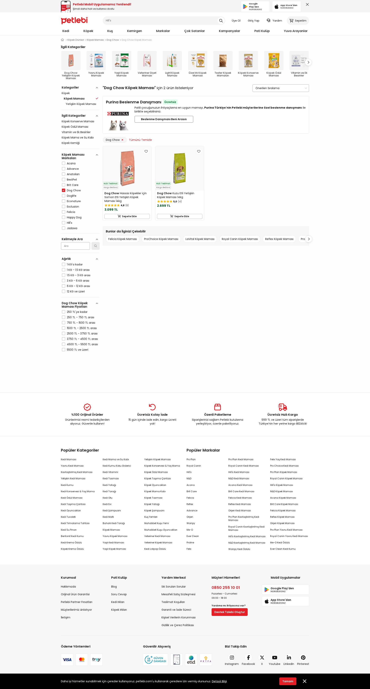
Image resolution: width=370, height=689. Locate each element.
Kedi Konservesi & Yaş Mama (78, 491)
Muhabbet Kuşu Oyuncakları (160, 529)
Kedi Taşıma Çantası (73, 504)
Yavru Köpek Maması (115, 536)
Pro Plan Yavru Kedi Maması (286, 529)
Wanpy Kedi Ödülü (239, 549)
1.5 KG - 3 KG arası (78, 275)
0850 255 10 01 (226, 587)
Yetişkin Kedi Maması (73, 478)
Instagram (232, 664)
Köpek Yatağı (152, 504)
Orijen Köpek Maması (282, 523)
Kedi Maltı (108, 516)
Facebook (248, 664)
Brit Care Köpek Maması (284, 504)
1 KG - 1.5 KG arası (78, 270)
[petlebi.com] (62, 39)
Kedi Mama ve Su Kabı (116, 459)
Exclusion (73, 207)
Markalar (163, 31)
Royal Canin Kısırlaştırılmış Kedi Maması (246, 528)
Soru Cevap (119, 594)
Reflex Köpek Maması (279, 239)
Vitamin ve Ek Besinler (76, 132)
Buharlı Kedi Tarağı (114, 523)
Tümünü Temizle (140, 140)
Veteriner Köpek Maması (158, 542)
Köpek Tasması (153, 497)
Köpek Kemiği (71, 143)
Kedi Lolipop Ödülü (155, 549)
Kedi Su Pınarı (69, 529)
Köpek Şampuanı (154, 510)
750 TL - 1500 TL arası (81, 323)
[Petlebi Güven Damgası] (155, 660)
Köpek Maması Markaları (73, 156)
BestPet (72, 180)
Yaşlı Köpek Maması (114, 549)
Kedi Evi (107, 504)
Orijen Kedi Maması (239, 510)
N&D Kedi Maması (238, 478)
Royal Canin (194, 465)
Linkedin (288, 664)
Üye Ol (236, 21)
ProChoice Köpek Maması (161, 239)
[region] (80, 235)
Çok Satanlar (194, 31)
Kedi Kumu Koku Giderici (117, 465)
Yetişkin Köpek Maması (81, 104)
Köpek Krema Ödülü (72, 549)
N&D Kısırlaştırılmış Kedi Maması (246, 542)
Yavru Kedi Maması (72, 465)
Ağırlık (66, 259)
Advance (73, 169)
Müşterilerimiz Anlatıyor (76, 610)
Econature (74, 201)
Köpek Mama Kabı (155, 491)
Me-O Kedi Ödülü (280, 542)
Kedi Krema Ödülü (71, 542)
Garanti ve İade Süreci (176, 610)
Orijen (190, 516)
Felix (189, 549)
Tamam (287, 681)
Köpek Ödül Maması (75, 127)
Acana (71, 163)
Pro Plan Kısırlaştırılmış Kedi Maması (243, 518)
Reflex (190, 504)
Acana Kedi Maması (240, 485)
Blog (114, 587)
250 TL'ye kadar (77, 312)
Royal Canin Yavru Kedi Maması (289, 536)
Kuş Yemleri (150, 516)
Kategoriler (70, 87)
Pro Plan (191, 459)
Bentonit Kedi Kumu (72, 536)
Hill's (69, 223)
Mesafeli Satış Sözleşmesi (178, 594)
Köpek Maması (111, 529)
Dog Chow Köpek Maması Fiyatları (75, 305)
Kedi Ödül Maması (71, 497)
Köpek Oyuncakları (155, 485)
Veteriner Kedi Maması (157, 536)
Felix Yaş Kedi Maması (283, 459)
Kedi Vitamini (110, 472)
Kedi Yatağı (109, 485)
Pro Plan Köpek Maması (283, 472)
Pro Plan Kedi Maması (240, 459)
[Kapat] (306, 5)
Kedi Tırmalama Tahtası (75, 523)
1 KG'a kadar (75, 264)
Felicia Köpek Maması (122, 239)
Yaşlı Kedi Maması (113, 542)
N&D (189, 478)
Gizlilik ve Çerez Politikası (177, 625)
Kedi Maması (68, 459)
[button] (308, 62)
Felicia (71, 212)
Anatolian (73, 174)
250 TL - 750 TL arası (80, 317)
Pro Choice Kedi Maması (284, 465)
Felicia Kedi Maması (240, 497)
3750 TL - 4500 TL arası (82, 339)
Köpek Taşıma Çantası (157, 478)
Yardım (277, 21)
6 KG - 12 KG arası (78, 286)
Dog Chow (74, 190)
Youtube (274, 664)
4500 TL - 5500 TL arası (82, 344)
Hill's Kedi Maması (238, 472)
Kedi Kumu (67, 485)
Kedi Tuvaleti (68, 516)
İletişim (65, 617)
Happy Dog (74, 217)
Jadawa (72, 228)
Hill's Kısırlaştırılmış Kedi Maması (247, 536)
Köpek (88, 31)
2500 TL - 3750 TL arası (82, 333)
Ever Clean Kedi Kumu (283, 549)
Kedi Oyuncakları (71, 510)
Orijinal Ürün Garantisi (75, 594)
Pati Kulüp (262, 31)
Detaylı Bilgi (219, 681)
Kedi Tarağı (109, 491)
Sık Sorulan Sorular (173, 587)
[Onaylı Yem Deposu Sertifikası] (176, 660)
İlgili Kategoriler (74, 116)
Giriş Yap (253, 21)
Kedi (65, 31)
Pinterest (303, 664)
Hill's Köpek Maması (281, 485)
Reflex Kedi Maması (239, 504)
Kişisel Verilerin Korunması (178, 617)
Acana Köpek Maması (283, 497)
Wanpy (191, 523)
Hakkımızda (68, 587)
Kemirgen (134, 31)
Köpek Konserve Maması (78, 121)
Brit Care (72, 185)
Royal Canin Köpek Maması (240, 239)
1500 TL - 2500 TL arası (82, 328)
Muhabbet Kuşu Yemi (156, 523)
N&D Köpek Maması (281, 491)
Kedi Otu (107, 497)
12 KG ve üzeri (76, 291)
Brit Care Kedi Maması (241, 491)
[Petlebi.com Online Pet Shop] (74, 20)
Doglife (71, 196)
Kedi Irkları (117, 602)
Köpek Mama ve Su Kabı (78, 137)
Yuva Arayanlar (296, 31)
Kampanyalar (229, 31)
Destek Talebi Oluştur (229, 612)
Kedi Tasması (111, 478)
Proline (190, 542)
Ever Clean (193, 536)
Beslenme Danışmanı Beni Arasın (164, 119)
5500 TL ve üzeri (77, 350)
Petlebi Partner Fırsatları (76, 602)
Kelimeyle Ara (72, 239)
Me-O (190, 529)
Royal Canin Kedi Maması (243, 465)
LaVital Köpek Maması (200, 239)
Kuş (110, 31)
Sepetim (300, 21)
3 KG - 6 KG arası (78, 281)
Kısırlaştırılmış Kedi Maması (76, 472)
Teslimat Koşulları (173, 602)
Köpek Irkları (119, 610)
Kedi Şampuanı (112, 510)
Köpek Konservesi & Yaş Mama (162, 465)
